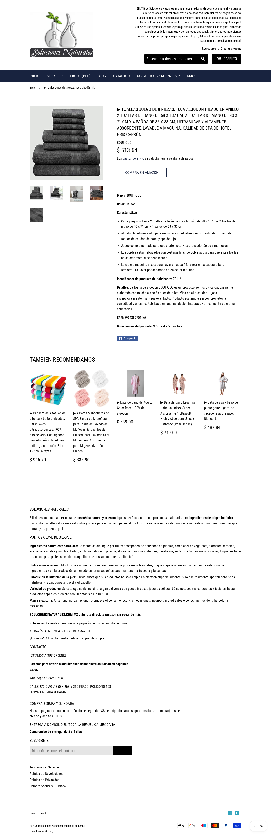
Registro (123, 751)
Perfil (43, 813)
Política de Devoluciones (46, 774)
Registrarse (209, 48)
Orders (33, 813)
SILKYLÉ (53, 76)
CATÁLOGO (121, 76)
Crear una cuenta (231, 48)
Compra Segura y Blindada (48, 786)
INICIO (35, 76)
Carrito (230, 58)
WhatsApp (36, 678)
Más (190, 76)
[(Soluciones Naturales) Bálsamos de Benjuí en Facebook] (229, 813)
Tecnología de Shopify (41, 831)
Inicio (33, 87)
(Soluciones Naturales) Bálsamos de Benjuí (61, 825)
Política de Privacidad (44, 780)
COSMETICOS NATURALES (157, 76)
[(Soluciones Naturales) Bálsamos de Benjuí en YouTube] (237, 813)
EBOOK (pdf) (80, 76)
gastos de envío (133, 158)
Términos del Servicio (44, 767)
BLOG (102, 76)
